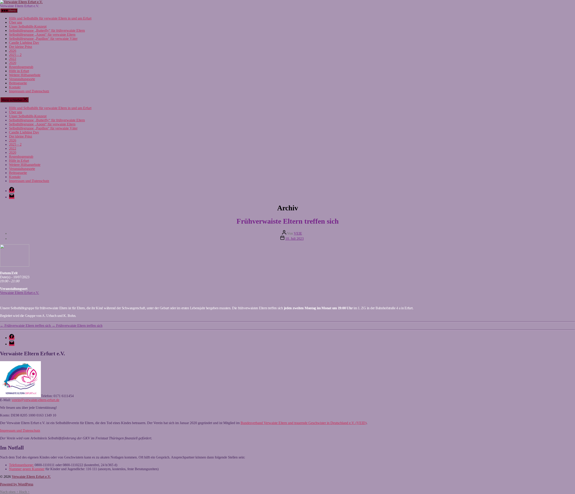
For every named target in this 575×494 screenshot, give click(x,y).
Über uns (15, 22)
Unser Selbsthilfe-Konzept (27, 26)
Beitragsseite (18, 83)
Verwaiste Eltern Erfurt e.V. (19, 293)
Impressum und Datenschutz (29, 91)
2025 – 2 (15, 55)
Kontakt (14, 87)
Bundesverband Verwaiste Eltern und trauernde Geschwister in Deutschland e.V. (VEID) (304, 423)
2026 (12, 51)
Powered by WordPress (16, 484)
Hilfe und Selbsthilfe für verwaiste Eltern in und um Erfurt (50, 18)
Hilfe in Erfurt (19, 71)
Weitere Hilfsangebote (24, 75)
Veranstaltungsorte (22, 79)
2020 (12, 63)
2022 (12, 59)
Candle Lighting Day (24, 43)
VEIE (298, 233)
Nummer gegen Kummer (26, 469)
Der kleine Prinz (20, 47)
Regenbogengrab (21, 67)
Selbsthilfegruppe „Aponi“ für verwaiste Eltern (42, 34)
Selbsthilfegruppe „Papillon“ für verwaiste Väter (43, 38)
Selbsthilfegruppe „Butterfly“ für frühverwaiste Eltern (47, 30)
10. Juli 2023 (294, 238)
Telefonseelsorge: (21, 465)
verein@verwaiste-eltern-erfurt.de (35, 400)
